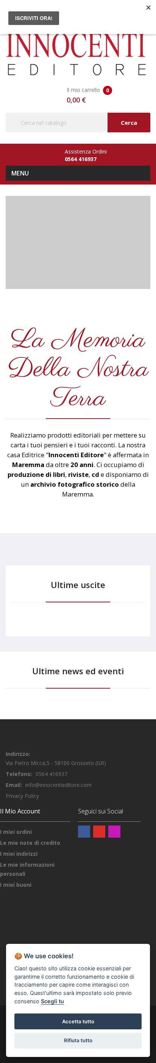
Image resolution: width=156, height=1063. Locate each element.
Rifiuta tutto (78, 1040)
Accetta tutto (78, 1021)
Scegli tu (52, 1001)
